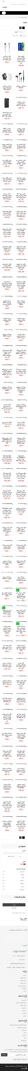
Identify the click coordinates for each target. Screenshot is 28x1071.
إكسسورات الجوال (21, 1027)
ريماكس (13, 880)
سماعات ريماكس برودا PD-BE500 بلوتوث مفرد (21, 510)
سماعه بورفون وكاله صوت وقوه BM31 (7, 562)
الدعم (24, 991)
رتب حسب (21, 31)
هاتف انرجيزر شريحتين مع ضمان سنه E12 (21, 423)
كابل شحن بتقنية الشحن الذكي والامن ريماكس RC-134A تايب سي (7, 717)
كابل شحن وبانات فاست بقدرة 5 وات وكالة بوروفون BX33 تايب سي (7, 353)
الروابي (3, 1066)
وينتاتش (13, 883)
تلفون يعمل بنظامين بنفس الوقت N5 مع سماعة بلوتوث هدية (21, 59)
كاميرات (24, 1035)
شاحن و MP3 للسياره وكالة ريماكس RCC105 (7, 130)
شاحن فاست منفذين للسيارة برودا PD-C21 (21, 336)
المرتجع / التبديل (22, 985)
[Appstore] (24, 1059)
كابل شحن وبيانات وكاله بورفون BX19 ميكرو (21, 546)
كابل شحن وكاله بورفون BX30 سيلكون (21, 562)
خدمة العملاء (23, 983)
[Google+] (14, 939)
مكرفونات (23, 1008)
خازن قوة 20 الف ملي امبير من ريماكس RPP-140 (7, 114)
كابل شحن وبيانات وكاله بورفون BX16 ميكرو (7, 546)
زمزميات (24, 1010)
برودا (13, 886)
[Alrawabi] (5, 7)
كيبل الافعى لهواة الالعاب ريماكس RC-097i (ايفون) (7, 146)
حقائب (24, 1032)
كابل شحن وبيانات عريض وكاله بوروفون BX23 (21, 529)
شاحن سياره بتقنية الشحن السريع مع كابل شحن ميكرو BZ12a (7, 629)
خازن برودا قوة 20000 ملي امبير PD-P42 (21, 179)
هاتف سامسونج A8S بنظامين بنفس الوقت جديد (7, 265)
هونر (13, 877)
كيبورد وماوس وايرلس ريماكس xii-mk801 (21, 786)
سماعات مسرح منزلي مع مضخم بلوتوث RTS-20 (7, 664)
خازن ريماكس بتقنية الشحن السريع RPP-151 (21, 103)
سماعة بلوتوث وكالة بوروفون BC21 (21, 320)
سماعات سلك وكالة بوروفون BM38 (21, 302)
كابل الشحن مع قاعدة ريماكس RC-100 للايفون (21, 146)
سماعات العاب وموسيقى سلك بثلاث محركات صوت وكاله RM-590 (21, 629)
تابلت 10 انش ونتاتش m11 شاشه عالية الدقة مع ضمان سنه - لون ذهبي (7, 805)
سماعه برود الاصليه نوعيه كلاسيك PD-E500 (21, 578)
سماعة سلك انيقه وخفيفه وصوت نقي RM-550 (7, 699)
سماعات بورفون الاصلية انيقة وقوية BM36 (21, 406)
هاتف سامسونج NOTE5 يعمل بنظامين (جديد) (7, 213)
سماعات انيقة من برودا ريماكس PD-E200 (7, 735)
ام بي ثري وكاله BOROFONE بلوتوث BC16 (7, 612)
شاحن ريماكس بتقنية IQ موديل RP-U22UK (7, 87)
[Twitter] (17, 939)
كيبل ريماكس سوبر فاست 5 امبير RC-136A (7, 57)
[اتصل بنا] (14, 946)
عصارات (24, 1013)
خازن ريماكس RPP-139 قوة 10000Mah (21, 130)
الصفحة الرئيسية (24, 17)
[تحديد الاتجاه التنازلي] (7, 32)
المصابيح (24, 1030)
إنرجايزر (13, 871)
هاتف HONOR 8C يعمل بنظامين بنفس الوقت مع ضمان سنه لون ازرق (7, 512)
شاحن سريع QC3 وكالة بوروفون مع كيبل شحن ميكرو (21, 371)
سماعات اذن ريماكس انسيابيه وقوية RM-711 (21, 770)
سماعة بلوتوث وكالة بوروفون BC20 (7, 320)
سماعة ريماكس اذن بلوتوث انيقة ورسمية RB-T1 (7, 682)
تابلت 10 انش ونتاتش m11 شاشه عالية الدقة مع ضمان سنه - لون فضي (21, 824)
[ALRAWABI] (10, 939)
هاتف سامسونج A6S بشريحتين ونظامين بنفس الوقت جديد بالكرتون (21, 285)
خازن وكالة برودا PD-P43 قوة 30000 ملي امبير (7, 162)
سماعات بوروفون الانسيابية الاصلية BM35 (7, 388)
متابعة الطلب (23, 978)
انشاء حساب (13, 4)
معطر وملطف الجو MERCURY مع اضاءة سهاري (21, 699)
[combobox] (4, 13)
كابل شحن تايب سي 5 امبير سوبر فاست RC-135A (7, 647)
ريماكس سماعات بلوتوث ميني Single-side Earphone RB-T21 (7, 824)
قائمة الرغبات (23, 980)
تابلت (25, 1038)
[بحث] (6, 13)
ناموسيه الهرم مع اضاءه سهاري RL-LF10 (7, 594)
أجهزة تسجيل (23, 1005)
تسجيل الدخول (22, 4)
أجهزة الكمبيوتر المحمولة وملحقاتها (18, 1025)
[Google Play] (16, 1059)
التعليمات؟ (23, 988)
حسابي (24, 975)
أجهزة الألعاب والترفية (21, 1002)
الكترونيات (23, 1000)
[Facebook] (21, 939)
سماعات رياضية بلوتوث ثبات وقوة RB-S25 (7, 770)
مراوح (24, 1015)
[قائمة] (20, 28)
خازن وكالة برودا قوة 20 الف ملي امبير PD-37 (7, 179)
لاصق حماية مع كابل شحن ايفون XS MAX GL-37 (21, 715)
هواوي (13, 874)
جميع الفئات (23, 1040)
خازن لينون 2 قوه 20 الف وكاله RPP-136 (21, 612)
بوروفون (13, 889)
